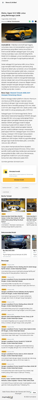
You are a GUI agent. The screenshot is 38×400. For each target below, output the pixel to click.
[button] (6, 187)
